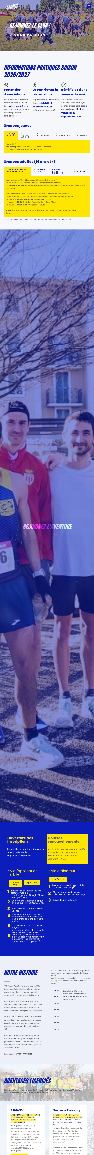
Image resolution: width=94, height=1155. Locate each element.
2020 (57, 1023)
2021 (56, 1016)
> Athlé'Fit (80, 171)
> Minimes (81, 135)
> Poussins (43, 135)
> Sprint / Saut (40, 171)
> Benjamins (63, 135)
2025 (57, 990)
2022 (57, 1010)
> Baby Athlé (11, 135)
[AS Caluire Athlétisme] (12, 7)
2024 (57, 997)
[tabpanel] (47, 146)
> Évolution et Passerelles (17, 171)
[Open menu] (89, 6)
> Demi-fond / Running (57, 171)
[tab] (11, 135)
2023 (57, 1003)
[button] (15, 883)
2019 (56, 1029)
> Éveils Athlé (25, 135)
